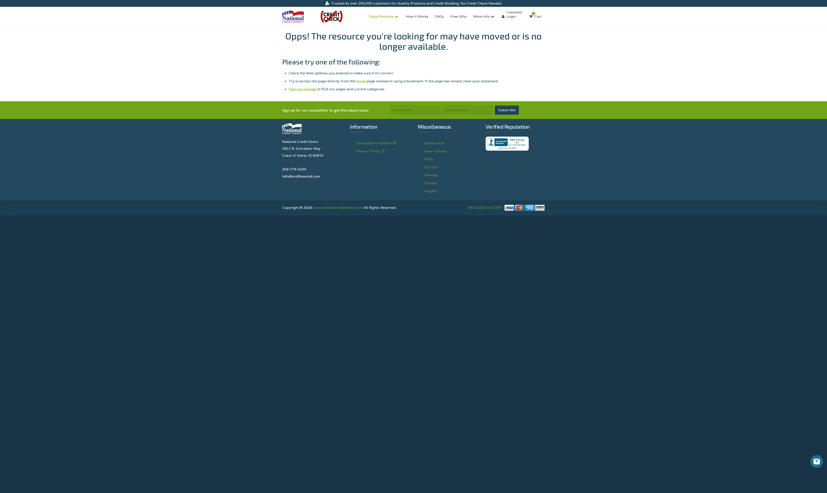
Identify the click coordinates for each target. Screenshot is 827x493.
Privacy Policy (368, 151)
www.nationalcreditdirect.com (338, 207)
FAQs (439, 16)
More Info (482, 16)
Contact (430, 183)
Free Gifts (458, 16)
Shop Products (382, 16)
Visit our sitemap (302, 89)
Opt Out (431, 167)
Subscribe (506, 110)
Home (361, 81)
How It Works (417, 16)
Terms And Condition (374, 143)
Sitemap (431, 175)
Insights (430, 191)
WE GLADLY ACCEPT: (486, 207)
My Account (434, 143)
